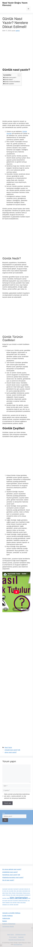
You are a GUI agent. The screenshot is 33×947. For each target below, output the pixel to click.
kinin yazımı (10, 900)
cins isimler (11, 890)
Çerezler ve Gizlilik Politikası (11, 913)
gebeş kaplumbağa (20, 895)
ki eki (29, 898)
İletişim (4, 921)
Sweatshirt (7, 902)
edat (18, 890)
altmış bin (26, 888)
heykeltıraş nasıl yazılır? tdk (11, 875)
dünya (15, 890)
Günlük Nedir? (9, 79)
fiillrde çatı (8, 895)
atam (5, 890)
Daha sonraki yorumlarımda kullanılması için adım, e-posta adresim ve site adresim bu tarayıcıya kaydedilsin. (17, 796)
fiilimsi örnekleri (19, 893)
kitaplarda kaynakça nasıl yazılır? (12, 877)
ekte (29, 890)
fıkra (12, 895)
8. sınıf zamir (21, 888)
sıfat (11, 902)
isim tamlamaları (19, 897)
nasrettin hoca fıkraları (22, 900)
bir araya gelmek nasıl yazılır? (11, 869)
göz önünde (26, 895)
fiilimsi (10, 893)
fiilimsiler (14, 893)
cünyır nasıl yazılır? (11, 752)
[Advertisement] (16, 51)
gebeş (14, 895)
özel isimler (16, 904)
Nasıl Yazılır (8, 747)
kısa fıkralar (15, 900)
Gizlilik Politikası (7, 915)
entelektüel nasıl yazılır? (10, 872)
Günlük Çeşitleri (9, 83)
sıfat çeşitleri (23, 902)
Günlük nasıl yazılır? (10, 77)
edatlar (20, 890)
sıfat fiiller (14, 902)
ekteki (3, 893)
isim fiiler (4, 898)
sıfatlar (18, 902)
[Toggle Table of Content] (18, 75)
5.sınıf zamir (4, 888)
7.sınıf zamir (15, 888)
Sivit (29, 900)
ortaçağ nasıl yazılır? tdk (12, 750)
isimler (8, 898)
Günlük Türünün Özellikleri (12, 81)
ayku (7, 890)
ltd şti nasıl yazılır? (8, 880)
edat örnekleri (25, 890)
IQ (29, 895)
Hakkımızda (6, 918)
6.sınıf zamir (10, 888)
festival (6, 893)
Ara (3, 813)
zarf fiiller (11, 904)
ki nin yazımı (4, 900)
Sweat (3, 902)
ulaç (8, 904)
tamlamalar (4, 904)
